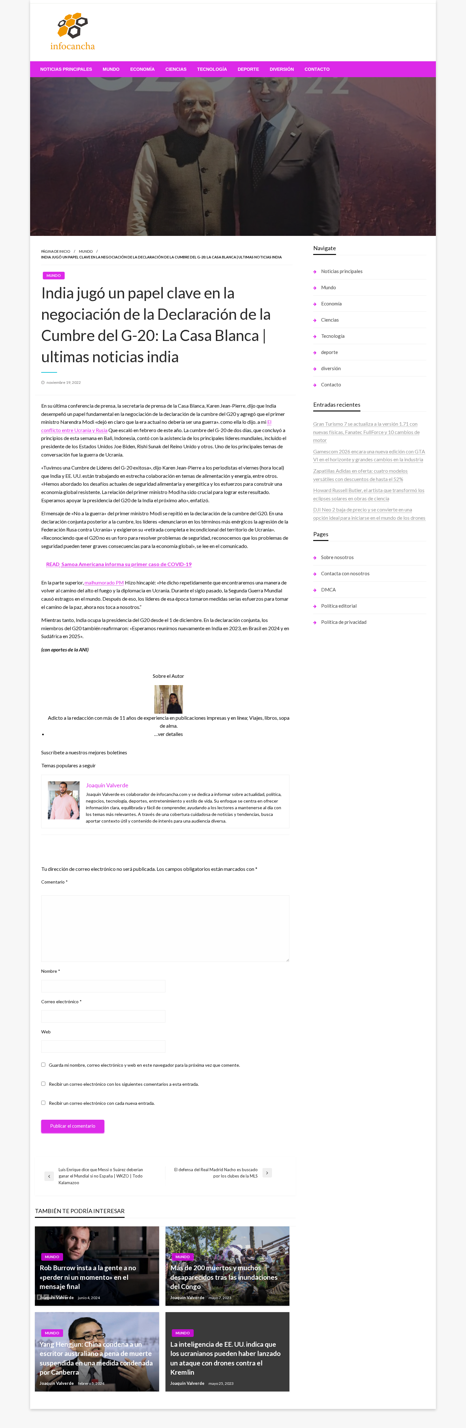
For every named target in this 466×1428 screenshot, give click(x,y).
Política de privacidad (343, 622)
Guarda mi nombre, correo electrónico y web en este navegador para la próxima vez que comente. (144, 1065)
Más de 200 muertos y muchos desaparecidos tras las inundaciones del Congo (224, 1277)
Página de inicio (55, 251)
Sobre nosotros (337, 557)
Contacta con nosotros (345, 573)
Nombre (50, 971)
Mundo (111, 69)
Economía (142, 69)
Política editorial (339, 606)
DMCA (328, 589)
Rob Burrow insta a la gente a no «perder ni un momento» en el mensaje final (88, 1277)
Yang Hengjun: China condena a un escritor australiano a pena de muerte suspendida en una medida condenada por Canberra (96, 1358)
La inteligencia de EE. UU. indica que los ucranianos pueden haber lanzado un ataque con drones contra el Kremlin (225, 1358)
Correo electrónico (61, 1001)
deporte (248, 69)
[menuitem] (66, 69)
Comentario (54, 881)
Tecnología (212, 69)
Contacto (317, 69)
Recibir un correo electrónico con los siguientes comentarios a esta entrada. (124, 1084)
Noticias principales (66, 69)
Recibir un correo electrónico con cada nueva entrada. (102, 1103)
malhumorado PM (104, 582)
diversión (282, 69)
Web (46, 1031)
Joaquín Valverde (57, 1297)
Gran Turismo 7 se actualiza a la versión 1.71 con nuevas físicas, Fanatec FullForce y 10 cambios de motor (366, 432)
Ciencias (175, 69)
